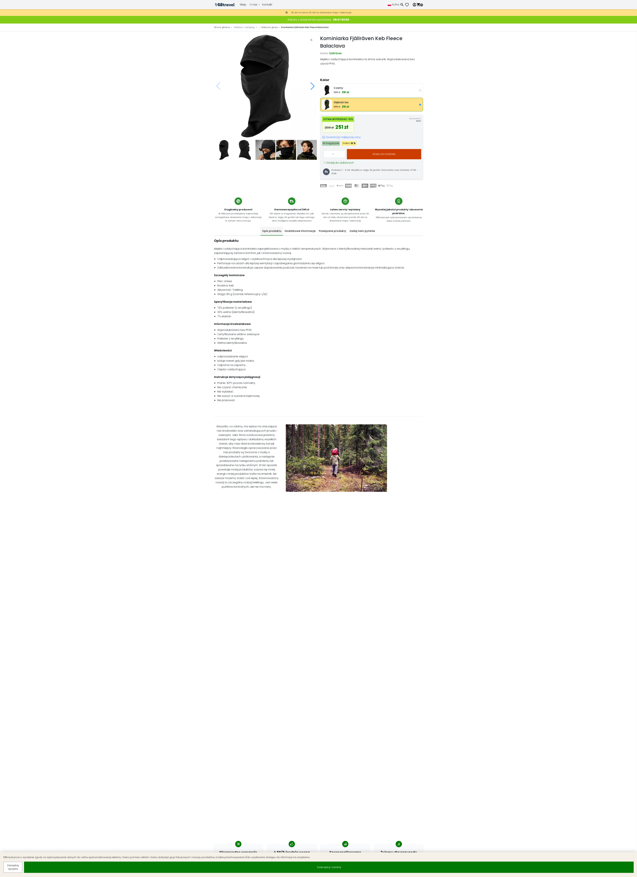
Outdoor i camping (244, 27)
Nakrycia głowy (269, 27)
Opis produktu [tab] (271, 231)
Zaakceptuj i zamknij (329, 867)
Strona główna (222, 27)
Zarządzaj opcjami (13, 867)
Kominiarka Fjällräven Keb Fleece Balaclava (304, 27)
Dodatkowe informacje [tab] (300, 231)
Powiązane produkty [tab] (332, 231)
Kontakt (267, 4)
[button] (312, 86)
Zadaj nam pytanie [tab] (362, 231)
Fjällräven (335, 53)
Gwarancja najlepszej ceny (343, 137)
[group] (265, 86)
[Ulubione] (408, 5)
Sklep (243, 4)
